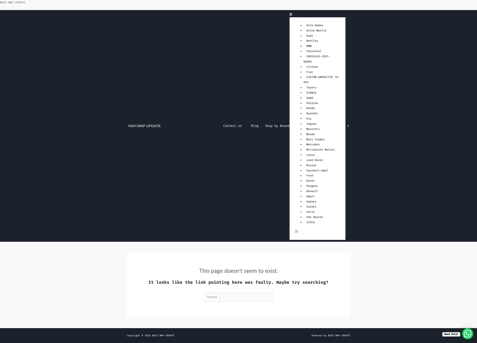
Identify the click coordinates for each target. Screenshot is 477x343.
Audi (309, 36)
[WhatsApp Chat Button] (467, 333)
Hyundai (312, 113)
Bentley (312, 41)
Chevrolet (313, 51)
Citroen (312, 67)
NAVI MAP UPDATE (12, 2)
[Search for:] (238, 297)
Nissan (311, 165)
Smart (310, 196)
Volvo (310, 212)
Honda (310, 108)
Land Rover (314, 160)
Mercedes (313, 144)
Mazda (310, 134)
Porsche (312, 103)
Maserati (313, 129)
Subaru (311, 201)
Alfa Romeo (314, 25)
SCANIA (311, 93)
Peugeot (312, 186)
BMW (308, 46)
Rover (310, 181)
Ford (309, 175)
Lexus (310, 155)
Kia (308, 118)
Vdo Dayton (314, 217)
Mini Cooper (315, 139)
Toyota (311, 87)
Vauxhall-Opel (317, 170)
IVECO (310, 222)
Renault (312, 191)
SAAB (309, 98)
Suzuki (311, 206)
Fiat (309, 72)
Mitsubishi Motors (320, 149)
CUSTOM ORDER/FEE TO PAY (321, 79)
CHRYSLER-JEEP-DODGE (317, 59)
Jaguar (311, 124)
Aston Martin (316, 30)
